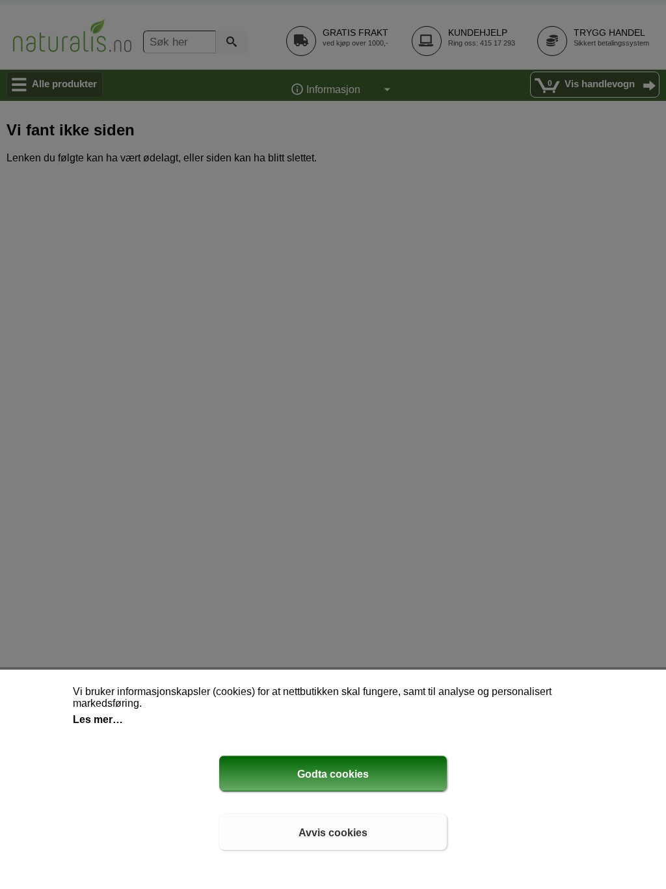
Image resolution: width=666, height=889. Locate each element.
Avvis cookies (333, 832)
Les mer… (98, 719)
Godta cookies (333, 774)
